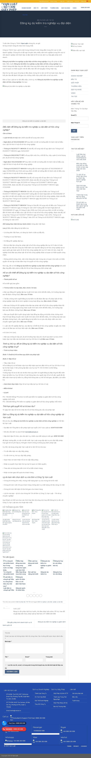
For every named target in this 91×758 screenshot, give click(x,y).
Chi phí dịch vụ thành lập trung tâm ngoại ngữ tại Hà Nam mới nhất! (82, 206)
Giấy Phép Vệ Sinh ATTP (60, 693)
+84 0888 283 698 (69, 741)
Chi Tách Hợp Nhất (40, 697)
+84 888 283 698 (68, 731)
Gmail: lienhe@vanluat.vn (13, 710)
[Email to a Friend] (34, 595)
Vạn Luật (15, 755)
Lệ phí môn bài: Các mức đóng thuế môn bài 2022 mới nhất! (26, 522)
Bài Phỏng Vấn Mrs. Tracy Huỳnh (35, 521)
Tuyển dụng (69, 1)
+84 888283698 (13, 731)
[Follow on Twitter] (46, 746)
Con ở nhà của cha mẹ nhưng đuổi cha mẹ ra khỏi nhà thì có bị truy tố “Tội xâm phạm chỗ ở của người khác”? (7, 547)
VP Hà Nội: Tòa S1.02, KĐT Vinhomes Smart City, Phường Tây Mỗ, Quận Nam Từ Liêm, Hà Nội (17, 696)
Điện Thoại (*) (75, 122)
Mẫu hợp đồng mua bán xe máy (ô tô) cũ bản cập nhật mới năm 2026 (82, 167)
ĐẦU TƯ (36, 8)
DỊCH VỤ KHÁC (65, 8)
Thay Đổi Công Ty (40, 704)
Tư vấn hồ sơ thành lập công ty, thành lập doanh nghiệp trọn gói (81, 178)
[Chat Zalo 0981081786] (4, 723)
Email (27, 657)
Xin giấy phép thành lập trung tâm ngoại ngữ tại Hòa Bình (7, 522)
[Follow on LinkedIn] (48, 746)
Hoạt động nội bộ (43, 1)
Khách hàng (53, 1)
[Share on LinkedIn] (40, 595)
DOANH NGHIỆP (26, 8)
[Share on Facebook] (27, 595)
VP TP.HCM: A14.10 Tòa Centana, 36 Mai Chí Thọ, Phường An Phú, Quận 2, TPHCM (18, 705)
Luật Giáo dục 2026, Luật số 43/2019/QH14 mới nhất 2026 (81, 156)
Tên (6, 657)
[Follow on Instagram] (44, 746)
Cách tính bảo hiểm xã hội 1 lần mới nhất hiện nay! (82, 188)
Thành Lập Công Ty (40, 693)
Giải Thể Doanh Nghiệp (41, 700)
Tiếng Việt (83, 1)
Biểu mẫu (75, 697)
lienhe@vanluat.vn (31, 432)
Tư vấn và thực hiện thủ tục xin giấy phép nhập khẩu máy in (56, 522)
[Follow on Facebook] (2, 1)
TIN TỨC (25, 15)
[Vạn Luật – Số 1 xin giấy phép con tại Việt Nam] (10, 7)
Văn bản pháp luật (77, 693)
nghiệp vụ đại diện (58, 602)
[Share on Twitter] (31, 595)
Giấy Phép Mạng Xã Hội (60, 703)
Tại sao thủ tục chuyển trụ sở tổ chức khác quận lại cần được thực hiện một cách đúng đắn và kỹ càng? (46, 524)
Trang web (49, 657)
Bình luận (8, 641)
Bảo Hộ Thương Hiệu (59, 706)
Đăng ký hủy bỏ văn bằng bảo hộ (16, 520)
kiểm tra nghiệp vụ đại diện (45, 602)
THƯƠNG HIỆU (54, 8)
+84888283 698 (39, 731)
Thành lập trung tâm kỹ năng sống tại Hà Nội (81, 196)
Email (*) (73, 115)
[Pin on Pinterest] (37, 595)
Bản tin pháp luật (43, 20)
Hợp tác (62, 1)
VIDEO (75, 8)
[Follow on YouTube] (5, 1)
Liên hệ (77, 1)
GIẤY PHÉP (44, 8)
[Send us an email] (3, 1)
